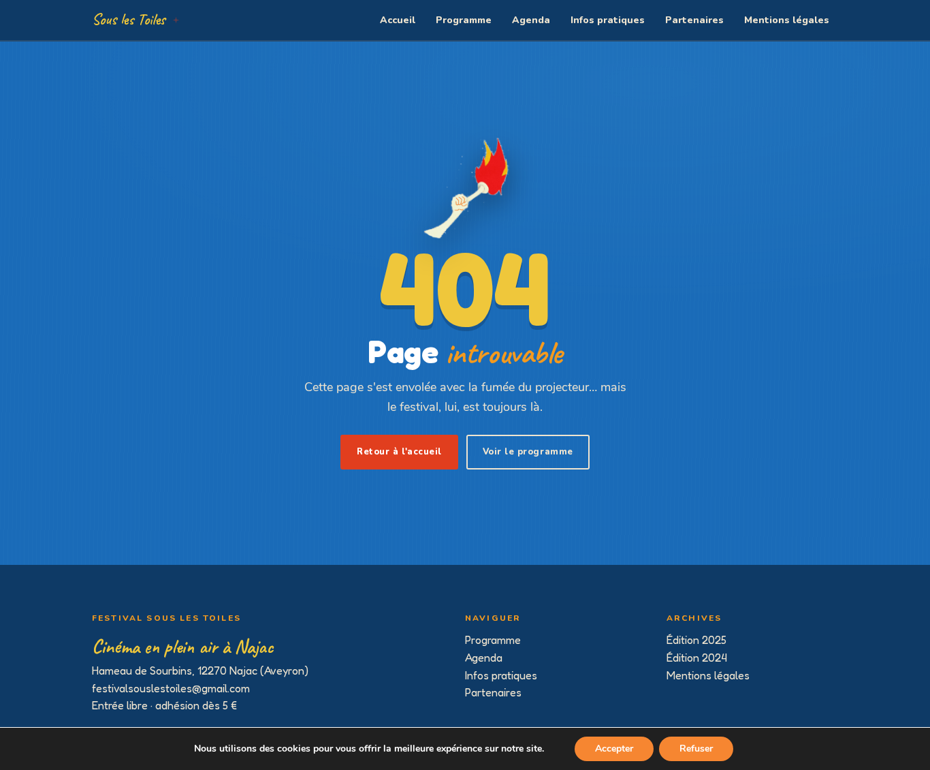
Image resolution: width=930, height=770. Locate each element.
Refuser (696, 748)
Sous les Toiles (128, 19)
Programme (464, 20)
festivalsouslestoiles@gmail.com (171, 688)
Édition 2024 (697, 657)
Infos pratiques (608, 20)
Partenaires (694, 20)
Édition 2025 (696, 640)
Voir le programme (528, 452)
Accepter (614, 748)
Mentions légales (786, 20)
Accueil (397, 20)
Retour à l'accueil (399, 452)
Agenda (531, 20)
